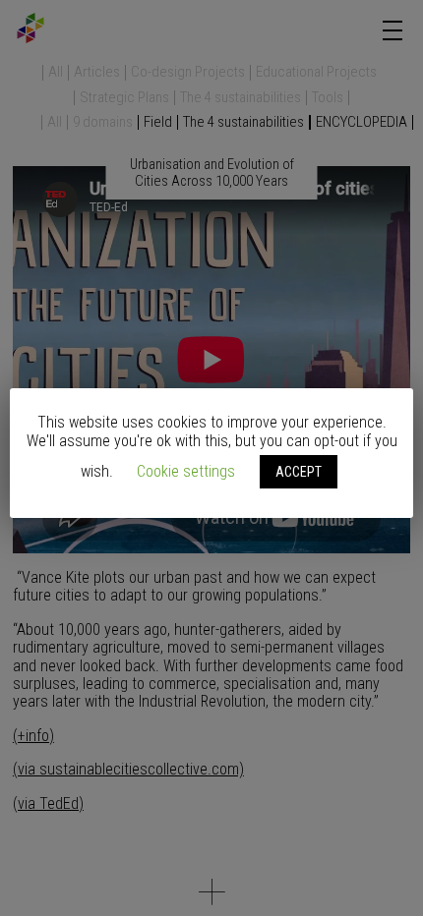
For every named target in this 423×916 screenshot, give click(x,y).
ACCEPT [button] (298, 472)
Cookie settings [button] (186, 471)
